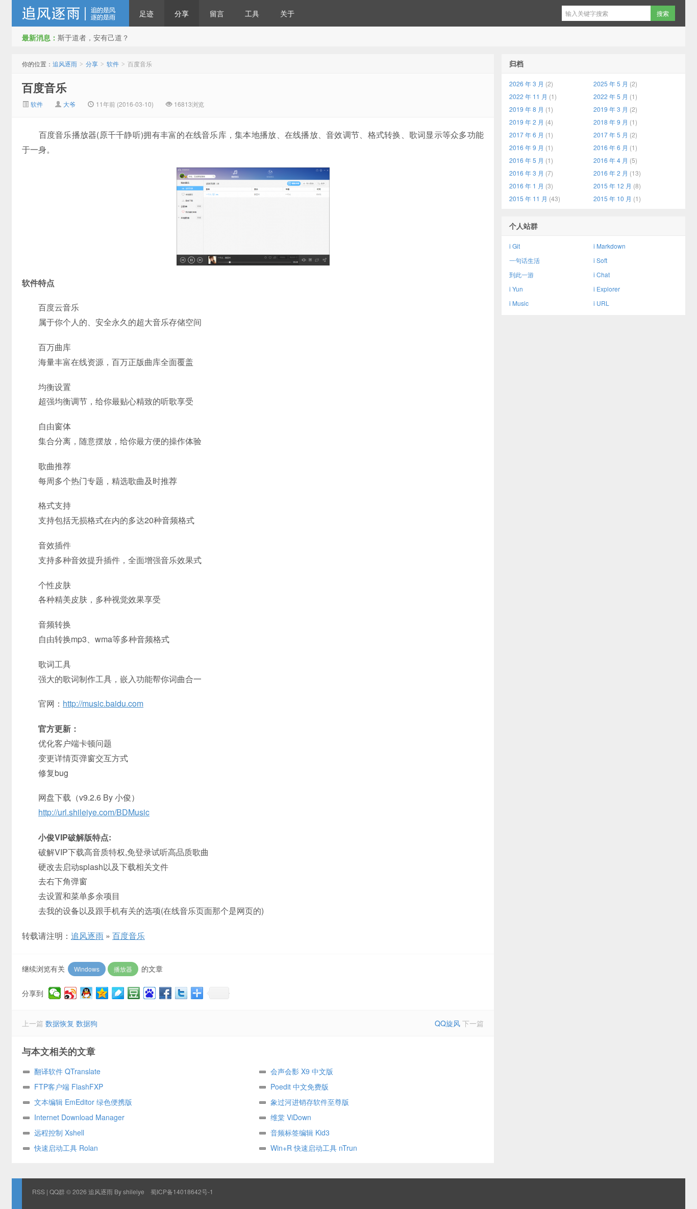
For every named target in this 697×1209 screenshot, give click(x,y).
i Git (514, 245)
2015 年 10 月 (612, 198)
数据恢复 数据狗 (71, 1023)
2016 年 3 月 (526, 172)
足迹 (146, 13)
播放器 (123, 968)
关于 (287, 13)
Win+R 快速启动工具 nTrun (313, 1148)
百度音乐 (44, 87)
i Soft (600, 260)
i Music (519, 303)
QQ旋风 (447, 1023)
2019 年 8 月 (526, 109)
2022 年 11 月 (528, 96)
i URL (601, 303)
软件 (113, 63)
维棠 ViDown (290, 1117)
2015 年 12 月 (612, 185)
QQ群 (57, 1191)
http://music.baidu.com (103, 703)
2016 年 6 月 (610, 147)
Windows (86, 968)
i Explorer (606, 288)
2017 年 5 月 (610, 134)
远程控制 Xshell (59, 1132)
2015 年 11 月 (528, 198)
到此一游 (521, 274)
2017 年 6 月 (526, 134)
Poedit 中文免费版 (299, 1086)
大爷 (69, 104)
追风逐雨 (70, 13)
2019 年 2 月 (526, 121)
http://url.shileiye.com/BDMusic (94, 812)
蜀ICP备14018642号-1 (182, 1191)
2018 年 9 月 (610, 121)
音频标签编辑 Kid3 (300, 1132)
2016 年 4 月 (610, 160)
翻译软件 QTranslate (67, 1071)
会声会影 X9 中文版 (301, 1071)
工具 (252, 13)
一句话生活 (524, 260)
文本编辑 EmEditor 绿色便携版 (83, 1102)
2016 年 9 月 (526, 147)
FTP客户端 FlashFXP (68, 1086)
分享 (182, 13)
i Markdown (609, 245)
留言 (217, 13)
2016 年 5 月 (526, 160)
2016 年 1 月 (526, 185)
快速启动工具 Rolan (66, 1148)
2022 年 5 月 (610, 96)
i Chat (601, 274)
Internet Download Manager (79, 1117)
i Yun (516, 288)
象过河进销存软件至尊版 (309, 1102)
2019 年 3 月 (610, 109)
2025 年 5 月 (610, 83)
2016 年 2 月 (610, 172)
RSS (38, 1191)
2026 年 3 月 (526, 83)
